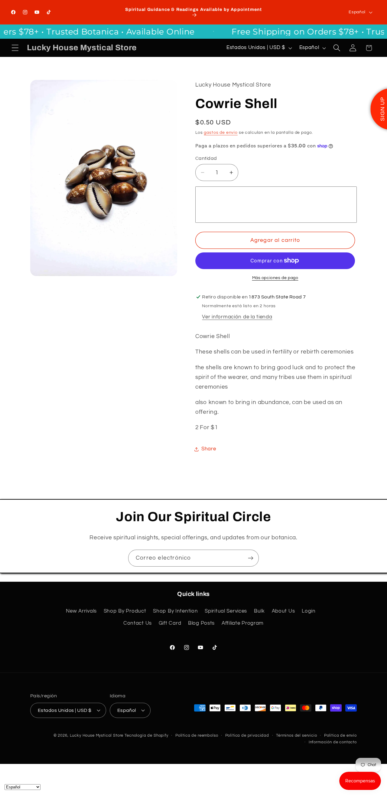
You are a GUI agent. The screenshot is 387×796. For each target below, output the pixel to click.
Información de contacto (333, 742)
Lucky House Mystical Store (97, 735)
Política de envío (340, 735)
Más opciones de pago (275, 277)
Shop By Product (125, 611)
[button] (15, 48)
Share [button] (208, 449)
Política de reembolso (196, 735)
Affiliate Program (243, 623)
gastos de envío (221, 132)
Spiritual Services (226, 611)
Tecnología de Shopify (146, 735)
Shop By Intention (175, 611)
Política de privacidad (247, 735)
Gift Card (170, 623)
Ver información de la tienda (237, 317)
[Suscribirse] (250, 558)
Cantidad (206, 158)
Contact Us (137, 623)
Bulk (259, 611)
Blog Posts (201, 623)
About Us (283, 611)
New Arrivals (81, 611)
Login (309, 611)
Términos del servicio (296, 735)
